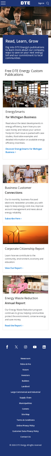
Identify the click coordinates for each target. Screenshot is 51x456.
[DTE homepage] (25, 4)
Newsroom (25, 358)
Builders (25, 381)
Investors (25, 375)
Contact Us (25, 436)
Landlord (25, 386)
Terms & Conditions (26, 420)
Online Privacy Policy (25, 425)
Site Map (25, 414)
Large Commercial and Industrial (25, 392)
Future (26, 369)
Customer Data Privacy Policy (25, 431)
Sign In (41, 3)
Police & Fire (25, 364)
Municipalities (25, 403)
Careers (25, 408)
